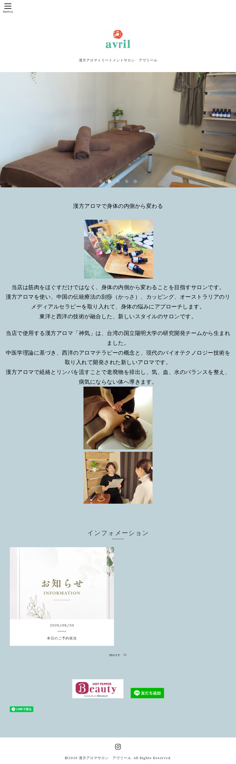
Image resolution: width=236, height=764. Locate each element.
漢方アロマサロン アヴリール (105, 758)
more (116, 654)
